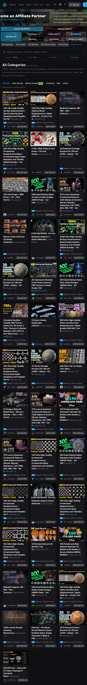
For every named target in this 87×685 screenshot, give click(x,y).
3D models (20, 44)
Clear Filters (74, 57)
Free (58, 83)
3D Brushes (33, 44)
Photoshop (63, 44)
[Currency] (65, 4)
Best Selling (17, 83)
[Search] (55, 4)
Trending (6, 83)
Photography (7, 44)
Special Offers (33, 83)
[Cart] (60, 4)
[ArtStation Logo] (5, 4)
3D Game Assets (48, 44)
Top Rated (50, 83)
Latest (65, 83)
